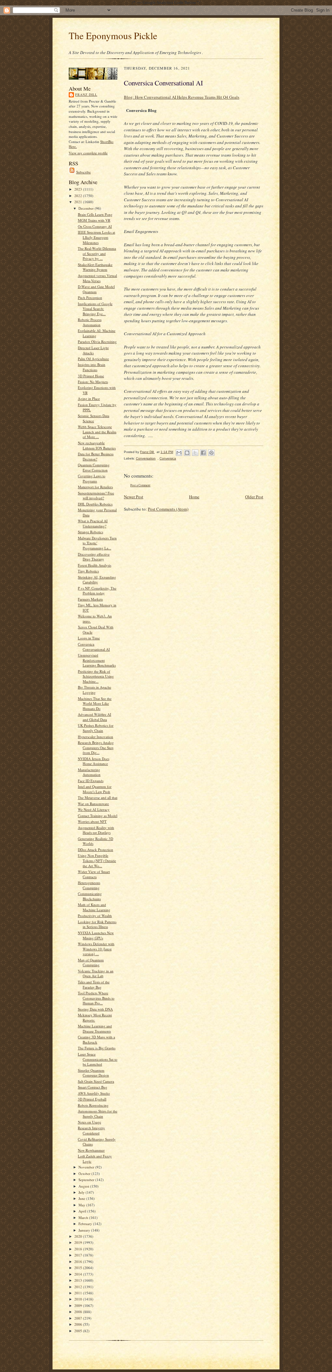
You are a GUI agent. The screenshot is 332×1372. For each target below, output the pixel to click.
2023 (78, 189)
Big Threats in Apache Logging (94, 690)
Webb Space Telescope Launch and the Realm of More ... (97, 431)
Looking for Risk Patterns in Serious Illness (97, 924)
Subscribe (83, 172)
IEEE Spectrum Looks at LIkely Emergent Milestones (96, 237)
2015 (78, 1267)
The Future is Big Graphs (96, 1048)
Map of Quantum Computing (91, 962)
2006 (78, 1324)
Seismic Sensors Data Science (93, 418)
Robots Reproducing (93, 1105)
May (82, 1204)
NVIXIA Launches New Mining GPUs (96, 935)
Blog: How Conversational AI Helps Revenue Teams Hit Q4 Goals (181, 97)
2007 (78, 1318)
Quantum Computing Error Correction (94, 467)
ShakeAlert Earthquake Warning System (95, 267)
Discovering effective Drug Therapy (94, 557)
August (84, 1186)
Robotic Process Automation (89, 322)
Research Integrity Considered (91, 1130)
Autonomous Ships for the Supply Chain (97, 1114)
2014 (78, 1274)
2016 (78, 1261)
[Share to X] (195, 452)
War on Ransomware (93, 803)
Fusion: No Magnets (93, 381)
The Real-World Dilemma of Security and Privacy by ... (97, 253)
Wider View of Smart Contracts (94, 874)
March (83, 1217)
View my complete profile (88, 152)
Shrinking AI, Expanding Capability (97, 580)
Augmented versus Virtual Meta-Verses (97, 278)
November (86, 1167)
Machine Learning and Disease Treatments (95, 1028)
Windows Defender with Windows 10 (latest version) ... (96, 948)
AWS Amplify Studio (94, 1093)
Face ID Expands (90, 780)
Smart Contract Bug (92, 1087)
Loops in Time (89, 638)
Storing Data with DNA (95, 1009)
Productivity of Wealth (95, 915)
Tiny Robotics (88, 571)
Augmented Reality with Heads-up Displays (96, 830)
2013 (78, 1280)
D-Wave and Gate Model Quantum (96, 289)
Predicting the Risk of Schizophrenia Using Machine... (96, 676)
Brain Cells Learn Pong (95, 214)
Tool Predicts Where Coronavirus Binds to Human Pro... (96, 997)
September (86, 1179)
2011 (78, 1292)
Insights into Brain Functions (91, 367)
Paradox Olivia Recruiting (97, 341)
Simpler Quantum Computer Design (93, 1073)
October (84, 1173)
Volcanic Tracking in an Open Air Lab (95, 973)
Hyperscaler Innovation (95, 736)
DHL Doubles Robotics (95, 504)
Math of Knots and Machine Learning (94, 907)
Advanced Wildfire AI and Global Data (94, 717)
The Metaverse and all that (97, 797)
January (84, 1230)
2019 (78, 1242)
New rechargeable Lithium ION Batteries (97, 445)
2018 (78, 1248)
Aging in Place (89, 398)
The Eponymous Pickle (113, 35)
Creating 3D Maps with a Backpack (96, 1040)
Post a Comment (140, 485)
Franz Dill (86, 94)
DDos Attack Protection (95, 849)
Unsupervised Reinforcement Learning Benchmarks (97, 660)
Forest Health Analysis (94, 565)
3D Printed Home (91, 375)
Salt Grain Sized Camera (96, 1081)
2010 (78, 1299)
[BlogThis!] (187, 452)
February (85, 1223)
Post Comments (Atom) (168, 509)
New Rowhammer (91, 1150)
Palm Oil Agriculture (93, 358)
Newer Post (133, 497)
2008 (78, 1311)
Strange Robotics (90, 531)
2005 (78, 1330)
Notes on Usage (89, 1122)
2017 (78, 1255)
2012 (78, 1286)
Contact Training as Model (97, 815)
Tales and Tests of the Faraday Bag (94, 984)
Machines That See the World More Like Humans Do (95, 703)
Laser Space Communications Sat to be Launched (97, 1059)
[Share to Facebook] (203, 452)
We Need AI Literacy (94, 809)
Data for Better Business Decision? (95, 456)
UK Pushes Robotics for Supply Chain (95, 728)
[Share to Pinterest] (211, 452)
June (82, 1198)
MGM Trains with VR (94, 220)
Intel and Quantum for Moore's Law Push (95, 789)
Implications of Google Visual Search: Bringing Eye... (95, 308)
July (82, 1192)
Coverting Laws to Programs (91, 478)
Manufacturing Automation (89, 772)
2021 (78, 201)
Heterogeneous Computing (89, 885)
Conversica (168, 458)
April (82, 1211)
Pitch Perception (90, 297)
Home (194, 497)
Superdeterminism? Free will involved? (96, 496)
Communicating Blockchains (90, 896)
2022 (78, 195)
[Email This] (179, 452)
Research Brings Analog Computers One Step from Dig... (96, 747)
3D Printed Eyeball (92, 1099)
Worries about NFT (92, 821)
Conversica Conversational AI (94, 647)
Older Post (254, 497)
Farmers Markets (90, 599)
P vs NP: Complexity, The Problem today (97, 591)
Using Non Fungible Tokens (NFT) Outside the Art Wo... (97, 860)
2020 (78, 1236)
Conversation (146, 458)
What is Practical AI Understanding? (93, 523)
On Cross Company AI (95, 226)
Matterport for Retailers (95, 486)
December (86, 208)
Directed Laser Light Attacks (93, 350)
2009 (78, 1305)
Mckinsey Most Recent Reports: (95, 1017)
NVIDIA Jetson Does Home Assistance (93, 761)
